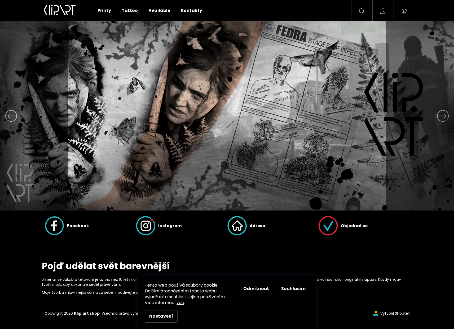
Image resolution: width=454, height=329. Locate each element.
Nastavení (161, 316)
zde (180, 303)
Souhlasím (293, 289)
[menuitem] (104, 10)
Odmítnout (256, 289)
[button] (34, 115)
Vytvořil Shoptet (395, 313)
